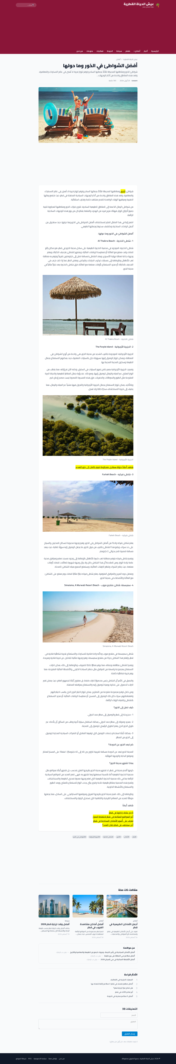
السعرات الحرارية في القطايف (121, 980)
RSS (30, 1058)
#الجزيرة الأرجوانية (94, 836)
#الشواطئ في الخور (79, 836)
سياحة (119, 51)
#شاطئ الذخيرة (108, 836)
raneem (134, 80)
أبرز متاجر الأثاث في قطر (124, 992)
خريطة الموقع (21, 1058)
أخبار (146, 51)
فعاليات (100, 51)
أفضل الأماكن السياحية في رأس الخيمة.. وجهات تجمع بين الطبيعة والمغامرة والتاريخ (102, 952)
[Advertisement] (88, 29)
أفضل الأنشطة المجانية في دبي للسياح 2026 (118, 959)
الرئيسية (155, 51)
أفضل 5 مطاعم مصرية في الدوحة (120, 996)
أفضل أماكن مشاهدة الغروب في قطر (91, 926)
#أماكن (126, 836)
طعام (127, 51)
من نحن (79, 51)
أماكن (137, 51)
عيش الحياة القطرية (130, 59)
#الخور (119, 836)
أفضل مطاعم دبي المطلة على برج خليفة (119, 955)
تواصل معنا (53, 1058)
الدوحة (110, 51)
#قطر (134, 836)
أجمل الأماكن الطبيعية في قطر (123, 926)
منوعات (89, 51)
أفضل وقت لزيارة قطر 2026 (55, 924)
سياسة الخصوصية (40, 1058)
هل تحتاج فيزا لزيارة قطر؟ (123, 988)
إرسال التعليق (129, 1034)
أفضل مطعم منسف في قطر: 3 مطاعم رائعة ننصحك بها (112, 984)
